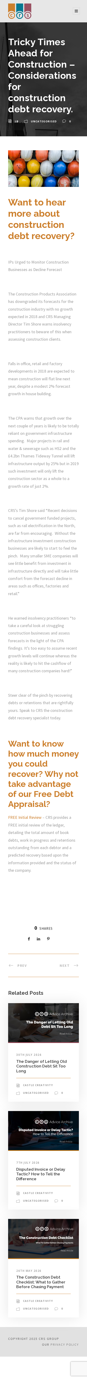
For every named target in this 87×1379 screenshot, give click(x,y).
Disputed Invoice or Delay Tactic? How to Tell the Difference (40, 1174)
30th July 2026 (29, 1055)
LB (16, 121)
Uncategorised (44, 121)
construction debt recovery (39, 230)
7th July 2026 (28, 1163)
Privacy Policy (65, 1344)
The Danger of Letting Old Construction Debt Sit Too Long (41, 1066)
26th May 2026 (29, 1271)
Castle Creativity (38, 1085)
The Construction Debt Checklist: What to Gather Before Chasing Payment (40, 1282)
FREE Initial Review (25, 817)
